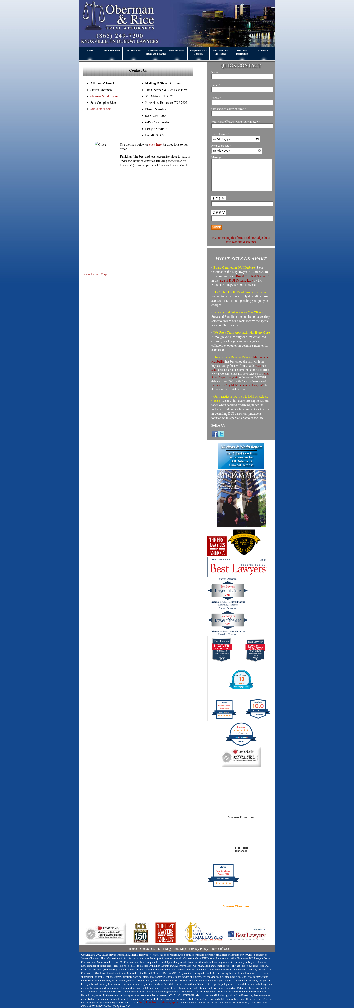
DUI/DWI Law (133, 50)
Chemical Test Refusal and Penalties (155, 52)
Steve (258, 366)
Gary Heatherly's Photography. (159, 1002)
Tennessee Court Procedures (220, 52)
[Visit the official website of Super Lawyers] (236, 916)
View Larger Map (95, 274)
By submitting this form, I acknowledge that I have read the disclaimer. (241, 239)
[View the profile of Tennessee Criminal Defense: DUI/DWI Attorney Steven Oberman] (241, 837)
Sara (214, 370)
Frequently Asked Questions (198, 52)
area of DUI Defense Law (236, 280)
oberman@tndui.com (104, 96)
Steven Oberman (236, 906)
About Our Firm (111, 50)
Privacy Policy (198, 948)
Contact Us (263, 50)
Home (90, 50)
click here (155, 144)
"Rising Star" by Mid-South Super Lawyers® (237, 385)
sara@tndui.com (100, 109)
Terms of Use (220, 948)
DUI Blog (164, 948)
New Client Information (242, 52)
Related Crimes (176, 50)
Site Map (180, 948)
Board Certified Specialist (252, 276)
